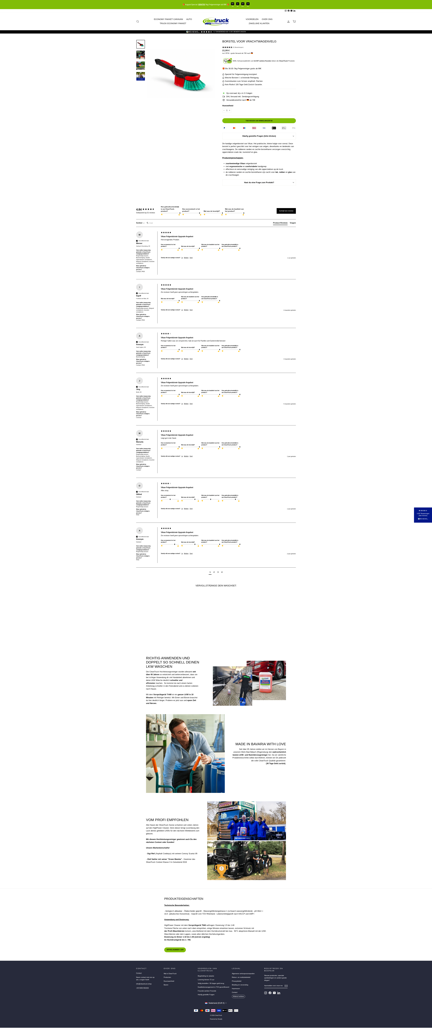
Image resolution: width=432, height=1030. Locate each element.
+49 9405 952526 (142, 988)
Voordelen (252, 19)
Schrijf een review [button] (286, 211)
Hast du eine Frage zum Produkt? (259, 182)
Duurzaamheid (169, 981)
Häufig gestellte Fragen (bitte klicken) (259, 136)
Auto (189, 19)
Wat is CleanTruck (170, 973)
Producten (167, 977)
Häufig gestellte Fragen (206, 994)
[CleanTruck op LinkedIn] (278, 993)
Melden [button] (186, 257)
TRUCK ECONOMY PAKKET (173, 23)
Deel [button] (191, 257)
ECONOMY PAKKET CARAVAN (168, 19)
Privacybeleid (236, 981)
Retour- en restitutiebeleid (241, 977)
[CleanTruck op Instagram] (265, 993)
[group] (148, 209)
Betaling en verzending (240, 985)
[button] (259, 47)
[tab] (280, 223)
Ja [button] (182, 257)
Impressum (236, 988)
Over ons (267, 19)
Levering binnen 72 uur (206, 980)
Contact (139, 973)
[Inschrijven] (286, 985)
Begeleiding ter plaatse (206, 976)
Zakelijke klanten (259, 23)
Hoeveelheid (227, 106)
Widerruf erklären (238, 996)
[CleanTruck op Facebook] (270, 993)
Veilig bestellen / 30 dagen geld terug (211, 983)
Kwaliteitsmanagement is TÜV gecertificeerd (213, 987)
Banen (166, 985)
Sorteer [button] (139, 223)
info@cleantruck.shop (144, 984)
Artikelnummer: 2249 (175, 950)
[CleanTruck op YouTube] (274, 993)
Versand (238, 53)
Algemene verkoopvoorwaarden (243, 973)
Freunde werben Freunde (207, 991)
